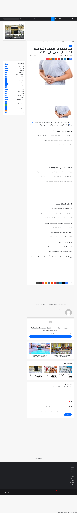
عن (20, 490)
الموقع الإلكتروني (47, 406)
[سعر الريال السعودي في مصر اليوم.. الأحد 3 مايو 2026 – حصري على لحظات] (65, 369)
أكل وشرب (21, 85)
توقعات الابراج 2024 (19, 74)
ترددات (41, 18)
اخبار (49, 18)
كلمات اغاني (21, 66)
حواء (22, 112)
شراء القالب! (6, 490)
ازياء (22, 76)
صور (22, 64)
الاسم (70, 401)
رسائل (27, 18)
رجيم (22, 93)
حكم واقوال (21, 81)
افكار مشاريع (20, 103)
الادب (22, 97)
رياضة (53, 18)
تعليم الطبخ (36, 18)
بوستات (45, 18)
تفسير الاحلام (61, 18)
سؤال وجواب (20, 108)
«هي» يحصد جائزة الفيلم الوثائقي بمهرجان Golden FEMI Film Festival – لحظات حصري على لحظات (14, 35)
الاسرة (22, 89)
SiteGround (28, 490)
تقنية (9, 490)
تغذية (22, 83)
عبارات (31, 18)
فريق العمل (18, 490)
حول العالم (21, 72)
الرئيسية (71, 18)
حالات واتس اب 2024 (19, 106)
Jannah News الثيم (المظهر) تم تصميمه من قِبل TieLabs (46, 490)
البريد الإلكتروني (69, 406)
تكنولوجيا (21, 101)
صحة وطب (21, 70)
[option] (14, 32)
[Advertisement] (41, 8)
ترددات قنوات (20, 80)
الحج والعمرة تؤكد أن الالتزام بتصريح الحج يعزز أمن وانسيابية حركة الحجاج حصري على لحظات (36, 375)
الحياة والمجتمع (20, 95)
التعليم (22, 87)
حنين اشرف (68, 55)
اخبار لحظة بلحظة (66, 41)
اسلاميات (66, 18)
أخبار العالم (21, 110)
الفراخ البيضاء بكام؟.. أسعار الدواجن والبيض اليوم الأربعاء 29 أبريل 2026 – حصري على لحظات (51, 375)
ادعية (56, 18)
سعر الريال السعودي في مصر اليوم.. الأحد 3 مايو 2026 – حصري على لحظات (65, 375)
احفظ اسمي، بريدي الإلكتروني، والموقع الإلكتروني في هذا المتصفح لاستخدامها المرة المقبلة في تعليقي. (54, 411)
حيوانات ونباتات (20, 91)
